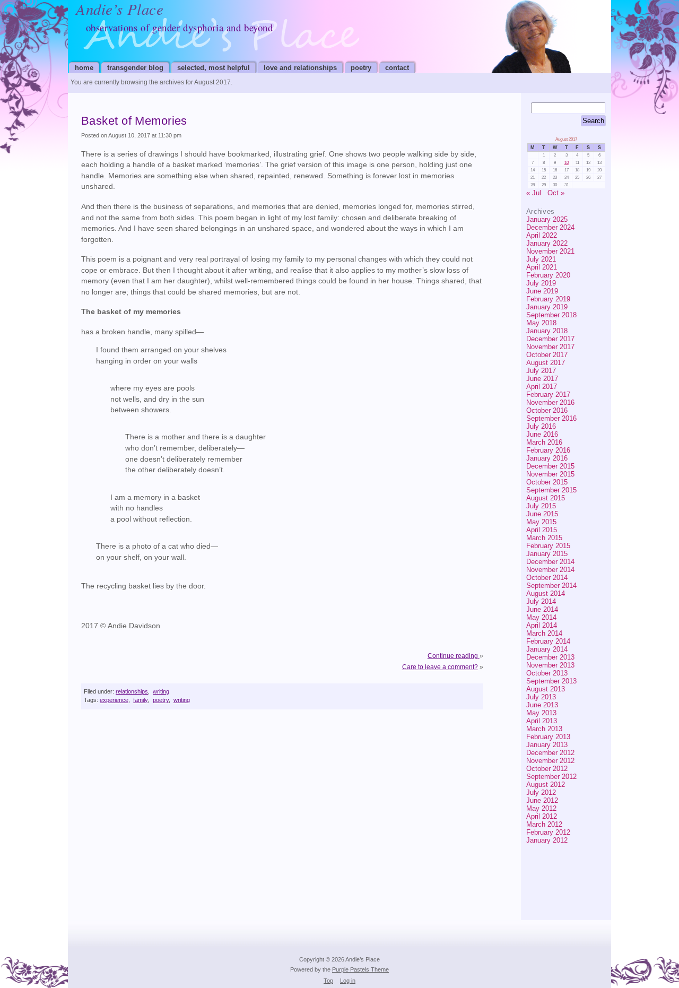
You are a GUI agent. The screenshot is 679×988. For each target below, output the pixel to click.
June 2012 (542, 800)
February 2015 (548, 546)
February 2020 (548, 275)
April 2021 (541, 267)
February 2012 (548, 832)
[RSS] (588, 867)
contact (397, 68)
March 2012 (544, 824)
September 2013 (551, 681)
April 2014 (541, 625)
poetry (361, 68)
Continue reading (454, 656)
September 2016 (551, 418)
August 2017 (545, 363)
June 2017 (542, 379)
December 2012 (550, 753)
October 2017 (547, 355)
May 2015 (541, 522)
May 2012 (541, 808)
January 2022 (547, 243)
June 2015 (542, 514)
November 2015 (550, 474)
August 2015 (545, 498)
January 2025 (547, 219)
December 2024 (550, 227)
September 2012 (551, 777)
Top (328, 980)
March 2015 (544, 538)
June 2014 (542, 609)
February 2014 (548, 641)
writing (161, 691)
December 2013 (550, 657)
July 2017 (541, 371)
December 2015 (550, 466)
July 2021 (541, 259)
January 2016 (547, 458)
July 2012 (541, 792)
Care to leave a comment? (440, 667)
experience (114, 700)
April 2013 (541, 721)
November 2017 (550, 347)
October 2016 (547, 410)
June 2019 (542, 291)
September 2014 (551, 586)
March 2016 (544, 442)
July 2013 (541, 697)
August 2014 (545, 593)
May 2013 (541, 713)
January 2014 (547, 649)
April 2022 (541, 235)
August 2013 (545, 689)
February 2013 (548, 737)
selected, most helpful (213, 68)
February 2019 (548, 299)
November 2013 (550, 665)
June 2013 (542, 705)
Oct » (555, 193)
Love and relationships (300, 68)
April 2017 (541, 387)
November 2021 (550, 251)
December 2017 (550, 339)
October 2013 (547, 673)
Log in (347, 980)
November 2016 (550, 402)
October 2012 (547, 769)
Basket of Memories (134, 120)
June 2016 (542, 434)
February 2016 (548, 450)
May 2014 (541, 617)
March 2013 (544, 729)
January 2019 (547, 307)
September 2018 (551, 315)
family (140, 700)
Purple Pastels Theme (360, 969)
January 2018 (547, 331)
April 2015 (541, 530)
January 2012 (547, 840)
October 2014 (547, 578)
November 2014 (550, 570)
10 (566, 162)
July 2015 (541, 506)
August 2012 (545, 784)
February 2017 (548, 394)
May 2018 (541, 323)
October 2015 (547, 482)
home (84, 68)
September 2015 (551, 490)
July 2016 (541, 426)
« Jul (533, 193)
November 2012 (550, 761)
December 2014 (550, 562)
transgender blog (135, 68)
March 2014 (544, 633)
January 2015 (547, 554)
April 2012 (541, 816)
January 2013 (547, 745)
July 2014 (541, 601)
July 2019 (541, 283)
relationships (132, 691)
